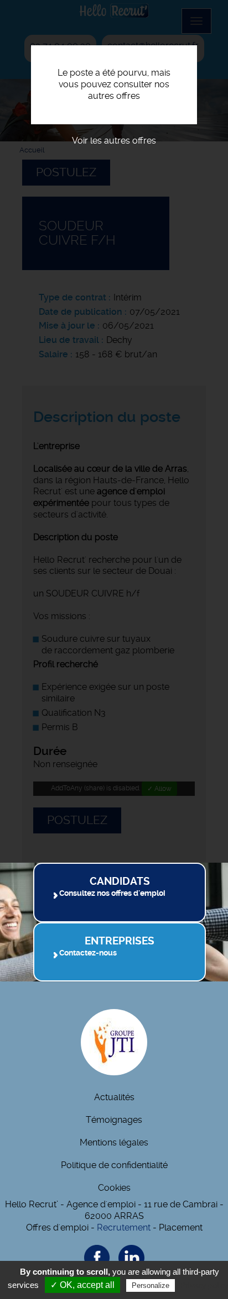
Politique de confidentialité (114, 1165)
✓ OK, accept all (82, 1285)
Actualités (114, 1097)
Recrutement (124, 1227)
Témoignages (114, 1120)
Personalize (150, 1285)
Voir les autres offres (114, 140)
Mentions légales (114, 1142)
